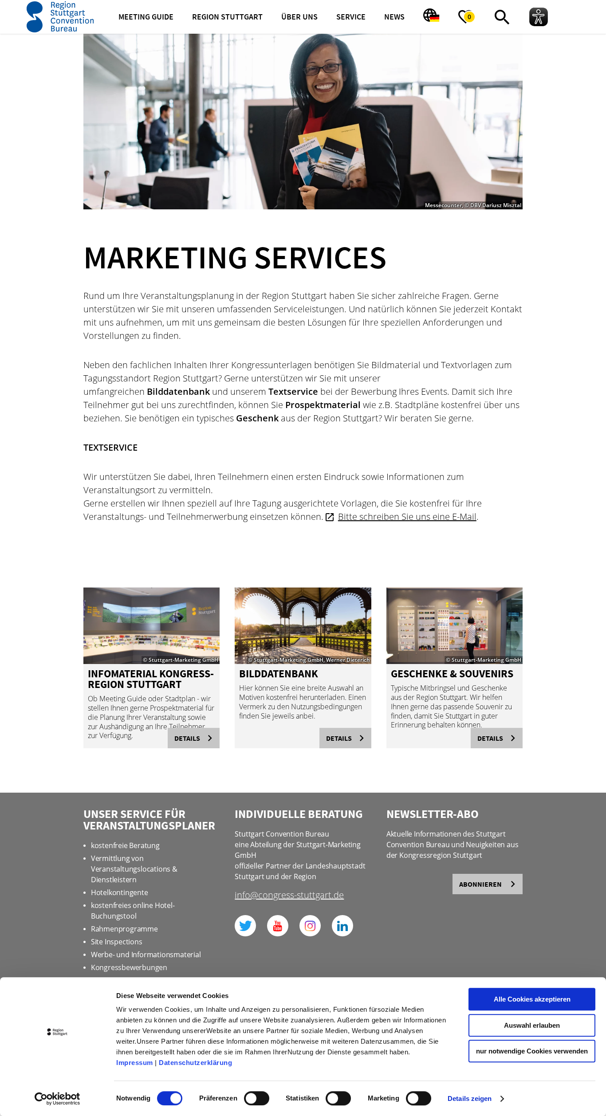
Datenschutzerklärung (195, 1062)
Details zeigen (470, 1098)
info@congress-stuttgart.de (289, 896)
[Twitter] (245, 925)
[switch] (256, 1098)
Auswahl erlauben (532, 1025)
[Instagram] (310, 925)
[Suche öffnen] (502, 17)
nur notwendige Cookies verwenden (532, 1051)
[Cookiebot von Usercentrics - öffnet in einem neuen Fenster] (57, 1098)
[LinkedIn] (342, 925)
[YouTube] (277, 925)
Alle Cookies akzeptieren (532, 999)
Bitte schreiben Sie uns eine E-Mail (407, 517)
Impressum (134, 1062)
